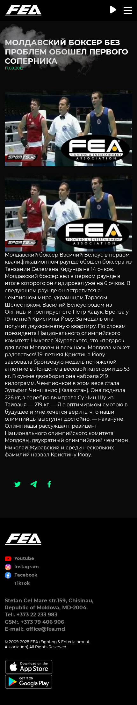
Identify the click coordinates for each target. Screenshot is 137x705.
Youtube (24, 558)
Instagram (26, 567)
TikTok (22, 583)
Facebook (25, 575)
